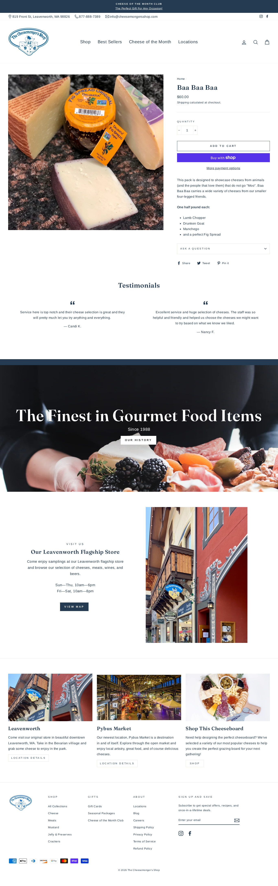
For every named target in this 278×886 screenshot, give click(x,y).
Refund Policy (142, 848)
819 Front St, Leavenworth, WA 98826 (41, 16)
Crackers (54, 841)
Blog (136, 813)
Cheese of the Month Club (106, 820)
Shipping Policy (143, 827)
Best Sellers (110, 41)
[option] (139, 6)
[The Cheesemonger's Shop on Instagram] (180, 833)
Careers (138, 820)
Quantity (186, 121)
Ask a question (195, 248)
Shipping (183, 102)
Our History (138, 440)
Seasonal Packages (101, 813)
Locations (188, 41)
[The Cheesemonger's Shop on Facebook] (189, 833)
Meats (52, 820)
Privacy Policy (142, 834)
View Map (74, 606)
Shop (85, 41)
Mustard (53, 827)
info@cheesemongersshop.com (134, 16)
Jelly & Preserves (60, 834)
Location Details (28, 757)
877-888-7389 (89, 16)
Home (181, 78)
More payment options (223, 168)
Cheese (53, 813)
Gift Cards (95, 806)
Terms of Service (144, 841)
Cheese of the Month (150, 41)
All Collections (57, 806)
